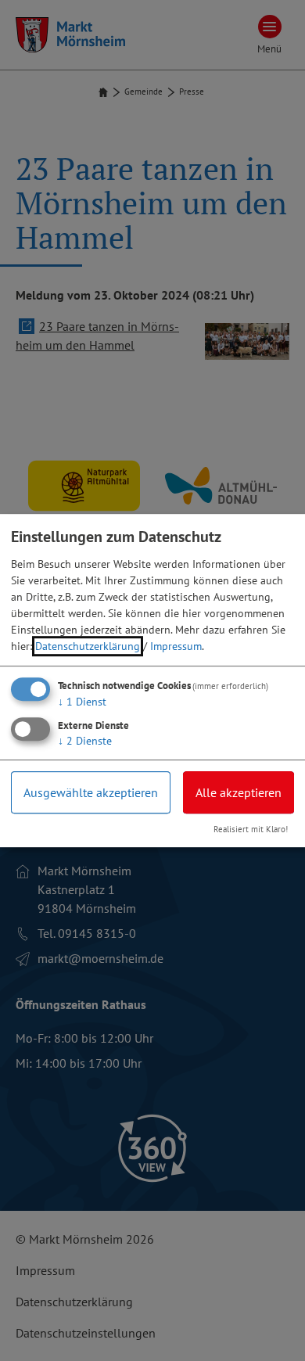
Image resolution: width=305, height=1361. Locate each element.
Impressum (176, 646)
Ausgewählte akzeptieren (90, 792)
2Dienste (85, 741)
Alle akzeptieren (239, 792)
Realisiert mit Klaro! (251, 829)
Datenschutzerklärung (87, 646)
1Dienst (82, 702)
